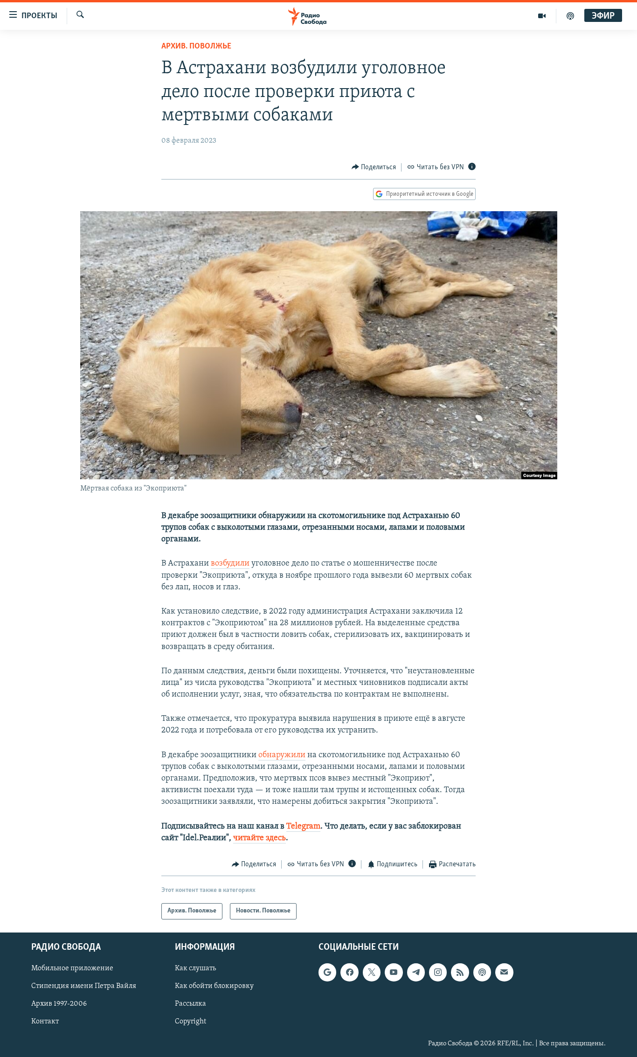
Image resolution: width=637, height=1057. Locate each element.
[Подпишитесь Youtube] (393, 972)
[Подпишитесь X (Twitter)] (372, 972)
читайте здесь (259, 838)
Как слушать (195, 968)
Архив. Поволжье (196, 46)
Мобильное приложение (72, 968)
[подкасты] (570, 16)
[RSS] (460, 972)
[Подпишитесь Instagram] (438, 972)
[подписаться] (504, 972)
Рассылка (190, 1004)
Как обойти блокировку (214, 986)
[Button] (374, 167)
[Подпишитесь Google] (327, 972)
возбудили (230, 564)
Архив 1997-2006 (59, 1004)
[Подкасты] (482, 972)
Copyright (190, 1021)
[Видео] (542, 16)
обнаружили (281, 755)
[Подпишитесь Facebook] (349, 972)
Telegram (303, 826)
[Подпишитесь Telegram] (416, 972)
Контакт (45, 1021)
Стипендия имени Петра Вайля (83, 986)
